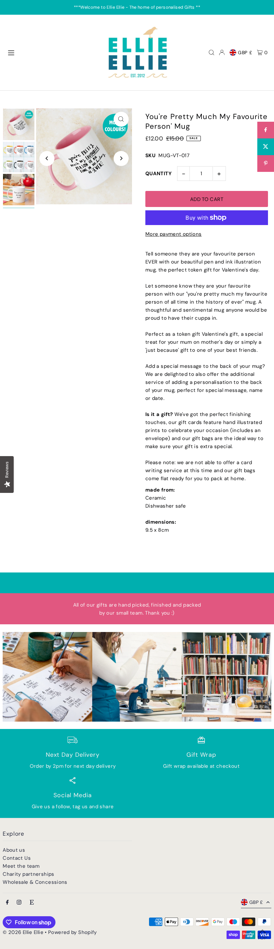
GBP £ (245, 52)
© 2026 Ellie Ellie (24, 932)
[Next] (121, 158)
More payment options (173, 234)
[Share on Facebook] (265, 130)
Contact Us (17, 858)
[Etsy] (32, 903)
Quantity (158, 173)
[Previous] (46, 158)
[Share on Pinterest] (265, 163)
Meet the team (21, 866)
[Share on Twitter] (265, 146)
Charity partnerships (28, 874)
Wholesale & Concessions (35, 882)
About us (14, 850)
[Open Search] (211, 52)
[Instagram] (19, 903)
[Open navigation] (52, 52)
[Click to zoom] (121, 119)
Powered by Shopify (72, 932)
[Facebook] (7, 903)
